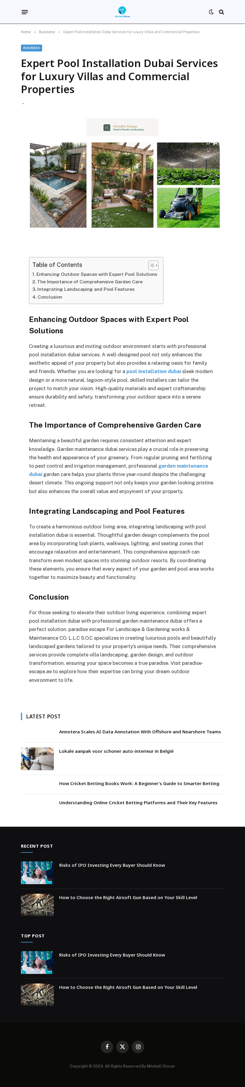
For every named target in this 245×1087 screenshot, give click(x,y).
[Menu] (25, 12)
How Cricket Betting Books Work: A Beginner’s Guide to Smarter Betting (139, 783)
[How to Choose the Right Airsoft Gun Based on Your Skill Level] (37, 905)
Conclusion (50, 297)
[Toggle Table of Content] (150, 265)
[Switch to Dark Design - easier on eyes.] (211, 12)
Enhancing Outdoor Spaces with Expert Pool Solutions (96, 274)
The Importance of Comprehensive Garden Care (90, 282)
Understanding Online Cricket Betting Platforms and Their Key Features (138, 802)
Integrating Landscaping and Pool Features (85, 289)
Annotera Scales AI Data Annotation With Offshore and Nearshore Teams (140, 732)
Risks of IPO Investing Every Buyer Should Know (112, 865)
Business (31, 48)
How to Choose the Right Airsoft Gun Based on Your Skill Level (128, 897)
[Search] (221, 12)
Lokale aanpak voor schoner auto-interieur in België (116, 751)
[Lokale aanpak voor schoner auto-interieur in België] (37, 758)
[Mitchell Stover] (122, 12)
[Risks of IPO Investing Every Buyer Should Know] (37, 872)
